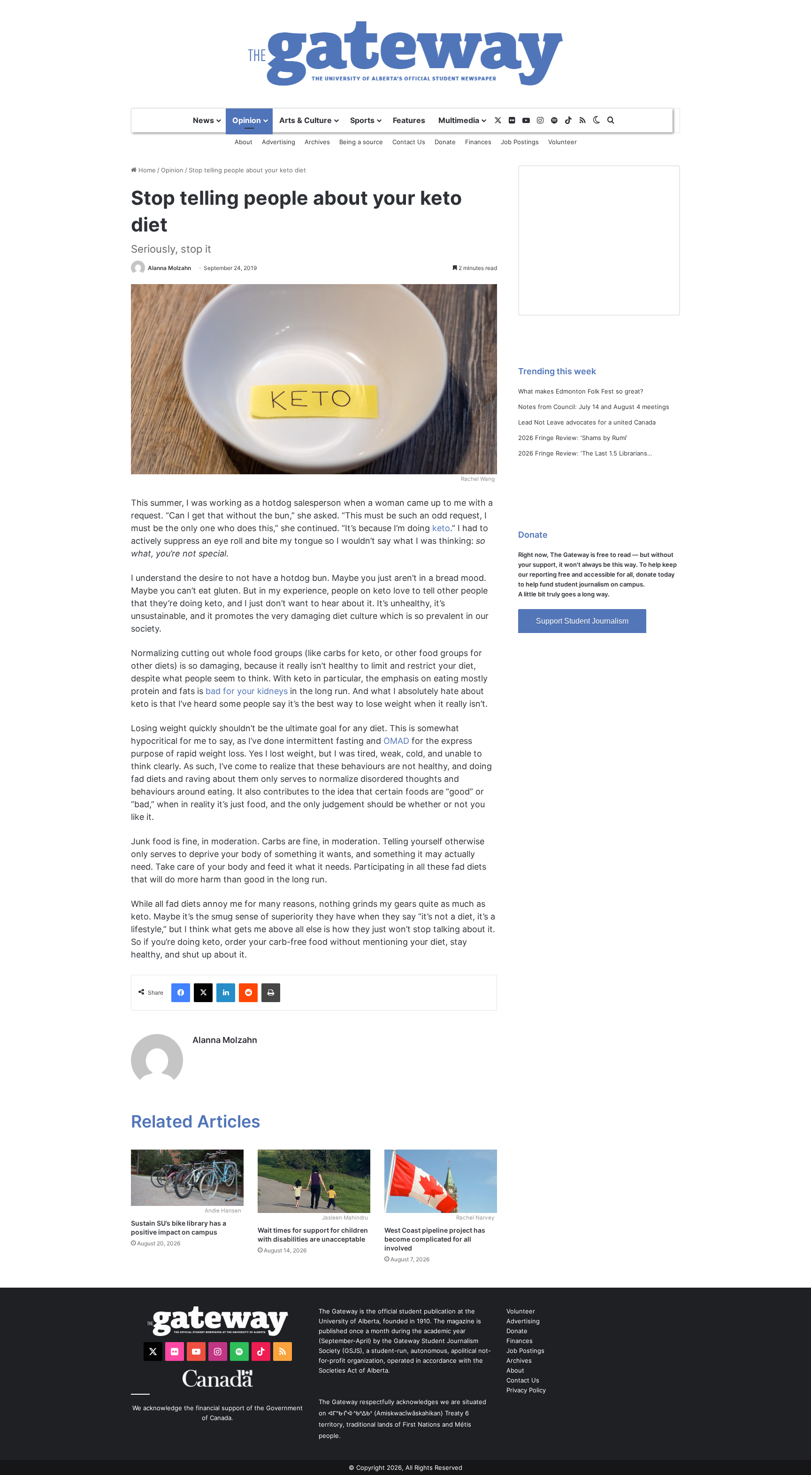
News (203, 120)
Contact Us (408, 142)
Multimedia (458, 120)
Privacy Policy (526, 1390)
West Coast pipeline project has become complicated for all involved (434, 1239)
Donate (445, 142)
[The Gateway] (406, 53)
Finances (478, 142)
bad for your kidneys (247, 691)
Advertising (278, 142)
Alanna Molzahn (169, 267)
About (243, 142)
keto (441, 528)
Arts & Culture (305, 120)
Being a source (361, 142)
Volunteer (562, 142)
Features (409, 120)
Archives (317, 142)
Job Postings (520, 142)
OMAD (396, 741)
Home (146, 170)
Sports (362, 120)
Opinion (246, 120)
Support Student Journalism (582, 621)
